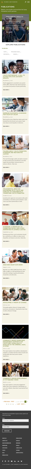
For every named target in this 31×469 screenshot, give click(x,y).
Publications (19, 438)
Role (3, 424)
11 (8, 404)
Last (18, 404)
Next (22, 404)
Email (3, 418)
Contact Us (4, 440)
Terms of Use (19, 447)
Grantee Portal (19, 452)
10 (6, 404)
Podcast (18, 440)
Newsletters (5, 455)
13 (12, 404)
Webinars (18, 443)
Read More (6, 89)
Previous (7, 401)
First (12, 401)
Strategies (4, 447)
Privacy (17, 445)
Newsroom (4, 445)
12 (10, 404)
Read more (9, 32)
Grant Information (6, 443)
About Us (4, 438)
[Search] (25, 2)
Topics (3, 450)
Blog (3, 452)
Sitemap (18, 450)
